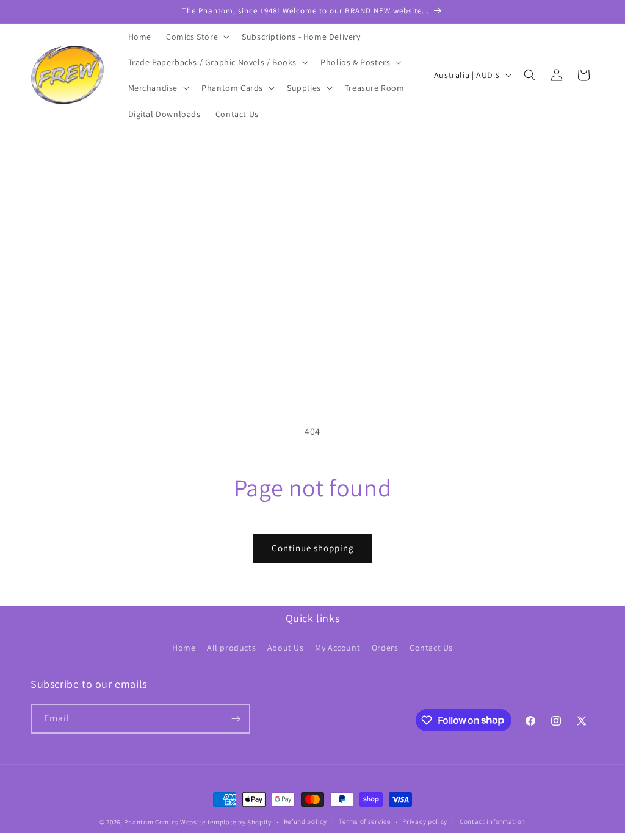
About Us (285, 647)
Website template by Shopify (226, 822)
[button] (196, 36)
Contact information (493, 821)
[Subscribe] (235, 719)
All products (231, 647)
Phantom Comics (151, 822)
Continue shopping (313, 548)
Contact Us (431, 647)
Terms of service (364, 821)
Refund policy (305, 821)
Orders (385, 647)
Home (183, 647)
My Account (337, 647)
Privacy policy (424, 821)
